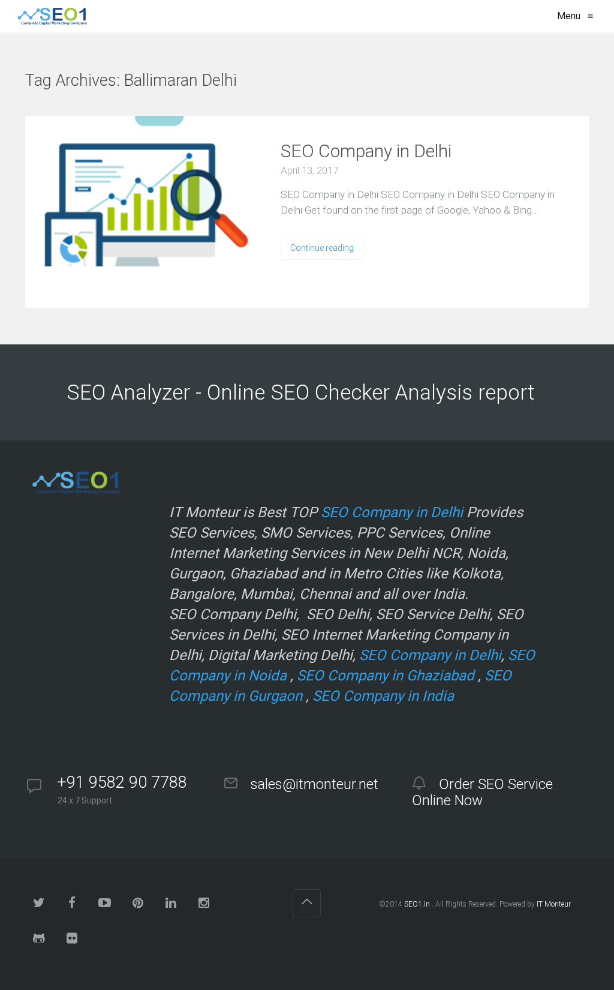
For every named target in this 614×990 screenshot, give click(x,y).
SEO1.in (417, 904)
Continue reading (322, 248)
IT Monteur (554, 904)
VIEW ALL (273, 81)
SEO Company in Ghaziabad (385, 675)
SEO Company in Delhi (366, 150)
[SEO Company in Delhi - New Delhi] (50, 16)
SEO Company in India (383, 696)
